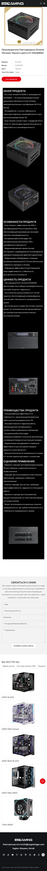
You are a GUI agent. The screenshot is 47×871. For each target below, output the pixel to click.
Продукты (42, 666)
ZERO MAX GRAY (10, 793)
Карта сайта (34, 867)
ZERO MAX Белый (10, 729)
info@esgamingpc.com (33, 844)
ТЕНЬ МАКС (7, 825)
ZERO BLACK (8, 697)
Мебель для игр (9, 666)
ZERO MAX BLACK (10, 761)
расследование (11, 79)
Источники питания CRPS (26, 666)
